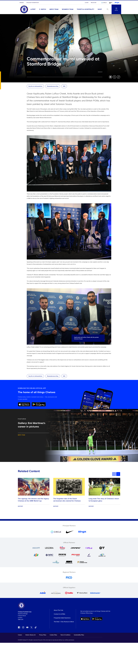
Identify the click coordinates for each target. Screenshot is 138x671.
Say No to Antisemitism (35, 86)
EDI (64, 86)
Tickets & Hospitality (85, 9)
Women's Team (67, 9)
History (20, 506)
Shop (100, 9)
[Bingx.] (117, 2)
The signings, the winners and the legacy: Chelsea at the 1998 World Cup (33, 500)
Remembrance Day (52, 86)
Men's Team (54, 9)
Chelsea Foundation (32, 2)
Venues (21, 2)
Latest (33, 9)
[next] (118, 474)
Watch (43, 9)
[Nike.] (111, 2)
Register (93, 2)
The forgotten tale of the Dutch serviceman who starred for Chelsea (67, 500)
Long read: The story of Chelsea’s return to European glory (104, 500)
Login (86, 2)
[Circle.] (104, 2)
